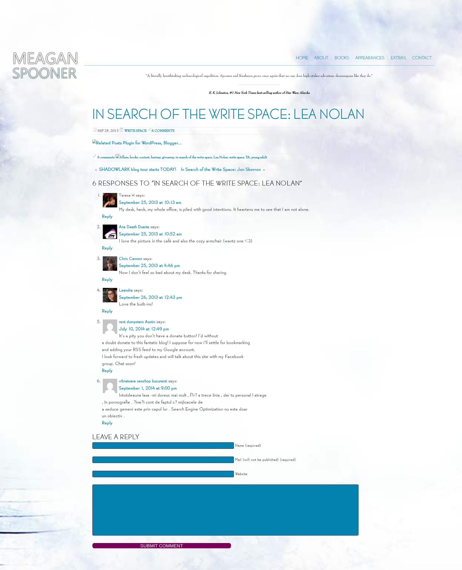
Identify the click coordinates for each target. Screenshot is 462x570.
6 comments (163, 131)
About (321, 57)
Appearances (370, 57)
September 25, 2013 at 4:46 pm (149, 265)
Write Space (135, 131)
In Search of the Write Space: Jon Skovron (221, 169)
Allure (124, 157)
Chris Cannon (130, 258)
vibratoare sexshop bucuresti (143, 381)
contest (144, 157)
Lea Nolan (220, 157)
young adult (259, 157)
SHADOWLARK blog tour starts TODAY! (137, 169)
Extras (398, 57)
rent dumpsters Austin (137, 321)
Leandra (126, 290)
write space (236, 157)
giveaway (168, 157)
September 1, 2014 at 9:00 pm (148, 388)
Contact (422, 57)
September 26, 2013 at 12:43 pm (150, 297)
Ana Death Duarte (134, 226)
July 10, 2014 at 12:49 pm (144, 328)
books (134, 157)
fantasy (156, 157)
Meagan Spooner (33, 65)
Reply (107, 216)
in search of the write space (194, 157)
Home (302, 57)
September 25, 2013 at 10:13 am (150, 202)
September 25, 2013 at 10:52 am (150, 234)
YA (248, 157)
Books (342, 57)
